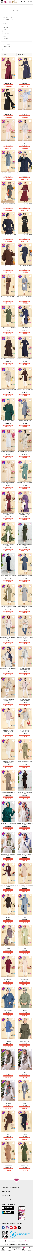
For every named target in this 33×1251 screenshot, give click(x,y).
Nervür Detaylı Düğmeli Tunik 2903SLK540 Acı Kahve (8, 917)
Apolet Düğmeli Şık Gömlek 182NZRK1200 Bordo (8, 638)
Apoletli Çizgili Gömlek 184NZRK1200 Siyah (25, 142)
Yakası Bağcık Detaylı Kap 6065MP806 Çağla (8, 607)
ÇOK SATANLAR (7, 48)
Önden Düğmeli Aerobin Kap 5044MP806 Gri (24, 297)
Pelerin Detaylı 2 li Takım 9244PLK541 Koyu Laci (25, 266)
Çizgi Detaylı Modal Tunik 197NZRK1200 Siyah (24, 452)
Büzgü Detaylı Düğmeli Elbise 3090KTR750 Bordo (8, 514)
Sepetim (23, 1249)
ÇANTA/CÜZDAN (7, 46)
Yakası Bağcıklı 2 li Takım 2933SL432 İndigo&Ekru (8, 1041)
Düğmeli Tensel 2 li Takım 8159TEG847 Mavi (24, 917)
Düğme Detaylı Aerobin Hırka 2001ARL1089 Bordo (8, 979)
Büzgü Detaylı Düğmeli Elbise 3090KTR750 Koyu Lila (24, 514)
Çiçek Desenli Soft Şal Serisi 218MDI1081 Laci (25, 855)
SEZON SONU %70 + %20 (9, 19)
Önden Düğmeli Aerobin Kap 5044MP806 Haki (8, 328)
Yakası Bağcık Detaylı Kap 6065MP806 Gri (24, 607)
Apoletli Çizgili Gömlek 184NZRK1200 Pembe (8, 142)
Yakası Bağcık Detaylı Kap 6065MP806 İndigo (24, 576)
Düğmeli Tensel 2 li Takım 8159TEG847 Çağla (24, 948)
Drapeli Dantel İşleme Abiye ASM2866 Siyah (8, 111)
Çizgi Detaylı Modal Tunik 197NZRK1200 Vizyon (8, 483)
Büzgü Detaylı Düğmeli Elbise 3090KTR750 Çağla (8, 545)
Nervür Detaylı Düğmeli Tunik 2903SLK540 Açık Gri (8, 390)
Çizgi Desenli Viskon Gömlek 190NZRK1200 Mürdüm (8, 731)
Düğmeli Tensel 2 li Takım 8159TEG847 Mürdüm (8, 948)
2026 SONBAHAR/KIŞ (8, 15)
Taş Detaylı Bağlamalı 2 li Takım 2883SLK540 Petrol (8, 421)
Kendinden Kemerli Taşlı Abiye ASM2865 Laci (8, 235)
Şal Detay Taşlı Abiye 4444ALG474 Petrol (8, 823)
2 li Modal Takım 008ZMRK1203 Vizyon (8, 792)
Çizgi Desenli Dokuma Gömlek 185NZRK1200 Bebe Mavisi (24, 669)
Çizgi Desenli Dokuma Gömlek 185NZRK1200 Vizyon (8, 700)
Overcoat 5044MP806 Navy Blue (25, 327)
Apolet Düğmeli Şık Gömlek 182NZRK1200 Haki (25, 638)
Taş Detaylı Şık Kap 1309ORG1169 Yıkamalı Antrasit (8, 204)
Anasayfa (3, 1250)
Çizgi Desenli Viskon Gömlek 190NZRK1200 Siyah (25, 731)
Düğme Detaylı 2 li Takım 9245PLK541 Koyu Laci (25, 1134)
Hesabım (29, 1250)
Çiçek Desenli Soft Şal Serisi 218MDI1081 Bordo (25, 824)
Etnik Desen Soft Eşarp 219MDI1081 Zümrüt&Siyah (8, 1103)
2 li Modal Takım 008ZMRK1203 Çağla (25, 761)
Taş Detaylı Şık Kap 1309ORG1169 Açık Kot (8, 173)
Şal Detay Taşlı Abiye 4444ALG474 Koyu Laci (8, 576)
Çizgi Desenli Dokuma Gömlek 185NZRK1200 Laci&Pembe (24, 700)
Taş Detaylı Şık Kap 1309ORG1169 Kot (24, 172)
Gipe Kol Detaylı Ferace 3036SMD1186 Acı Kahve (8, 359)
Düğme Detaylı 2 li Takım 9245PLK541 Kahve (8, 1134)
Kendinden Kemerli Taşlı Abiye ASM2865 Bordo (24, 204)
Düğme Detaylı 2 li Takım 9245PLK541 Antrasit (25, 1103)
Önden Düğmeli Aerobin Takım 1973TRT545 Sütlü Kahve (8, 266)
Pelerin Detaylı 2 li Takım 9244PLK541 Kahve (8, 297)
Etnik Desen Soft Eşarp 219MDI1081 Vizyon (25, 1072)
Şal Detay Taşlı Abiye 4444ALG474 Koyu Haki (24, 545)
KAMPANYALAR (7, 51)
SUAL (5, 40)
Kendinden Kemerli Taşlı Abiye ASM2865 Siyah (24, 235)
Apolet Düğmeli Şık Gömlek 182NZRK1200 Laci (8, 669)
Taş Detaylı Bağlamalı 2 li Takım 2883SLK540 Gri (25, 421)
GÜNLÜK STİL (6, 38)
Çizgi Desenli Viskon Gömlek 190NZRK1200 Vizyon (8, 762)
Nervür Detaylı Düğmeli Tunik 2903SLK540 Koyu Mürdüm (25, 390)
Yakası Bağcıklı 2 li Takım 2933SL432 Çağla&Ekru (25, 1010)
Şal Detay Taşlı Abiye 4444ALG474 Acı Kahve (25, 793)
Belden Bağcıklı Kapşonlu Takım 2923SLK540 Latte (8, 1165)
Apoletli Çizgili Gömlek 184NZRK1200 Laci (25, 110)
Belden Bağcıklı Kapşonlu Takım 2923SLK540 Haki (25, 1165)
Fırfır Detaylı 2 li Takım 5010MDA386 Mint (24, 482)
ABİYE (5, 36)
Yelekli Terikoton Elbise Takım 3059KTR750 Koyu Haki (24, 1041)
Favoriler (9, 1250)
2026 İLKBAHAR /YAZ (8, 17)
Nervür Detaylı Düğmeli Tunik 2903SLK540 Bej (25, 886)
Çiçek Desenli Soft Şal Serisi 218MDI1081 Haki (8, 855)
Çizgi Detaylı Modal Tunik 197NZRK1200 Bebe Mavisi (8, 452)
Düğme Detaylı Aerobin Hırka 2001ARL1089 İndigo (8, 1010)
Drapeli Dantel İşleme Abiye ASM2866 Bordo (8, 80)
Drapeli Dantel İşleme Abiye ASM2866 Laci (25, 79)
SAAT (5, 29)
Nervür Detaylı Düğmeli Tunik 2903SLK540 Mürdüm (8, 886)
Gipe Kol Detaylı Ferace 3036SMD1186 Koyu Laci (24, 359)
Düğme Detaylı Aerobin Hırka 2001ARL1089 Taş (24, 979)
